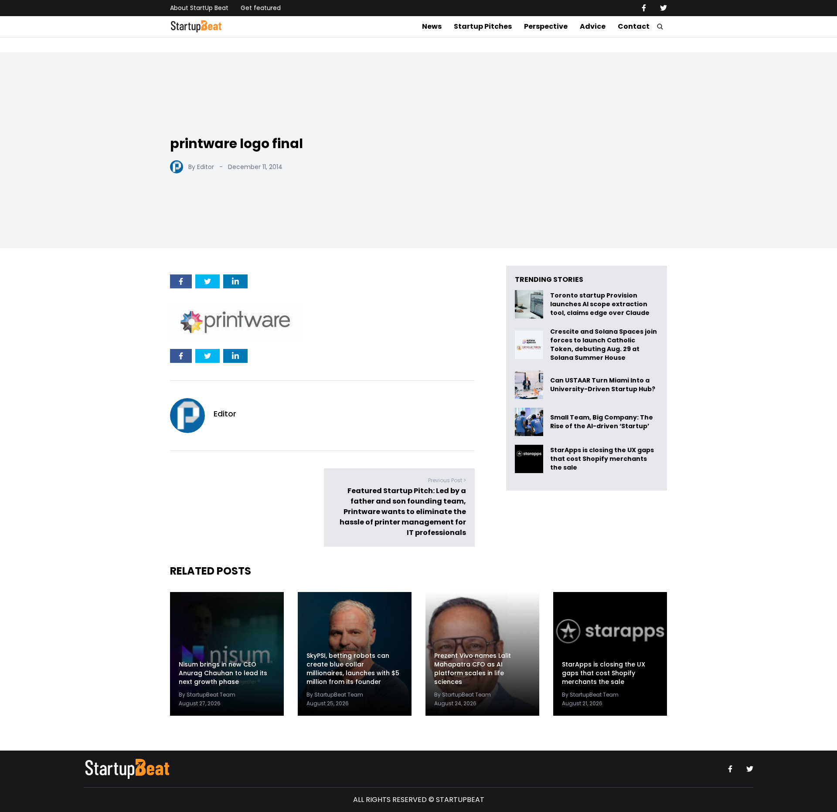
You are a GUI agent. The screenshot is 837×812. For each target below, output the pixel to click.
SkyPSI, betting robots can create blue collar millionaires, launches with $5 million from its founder (352, 668)
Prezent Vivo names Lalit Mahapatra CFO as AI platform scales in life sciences (472, 668)
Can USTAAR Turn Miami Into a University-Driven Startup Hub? (602, 384)
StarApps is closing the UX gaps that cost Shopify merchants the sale (602, 459)
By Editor (201, 166)
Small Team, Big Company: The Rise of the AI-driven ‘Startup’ (601, 421)
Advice (593, 26)
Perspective (546, 26)
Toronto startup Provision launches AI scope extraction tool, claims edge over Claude (600, 304)
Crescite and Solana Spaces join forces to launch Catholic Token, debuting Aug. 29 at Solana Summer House (603, 344)
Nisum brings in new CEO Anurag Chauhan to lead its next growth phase (223, 673)
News (432, 26)
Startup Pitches (483, 26)
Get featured (261, 7)
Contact (634, 26)
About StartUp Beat (199, 7)
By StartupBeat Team (207, 694)
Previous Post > (447, 480)
